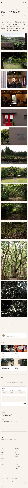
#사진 (7, 322)
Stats (16, 452)
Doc (2, 456)
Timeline (16, 450)
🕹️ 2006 (7, 481)
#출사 (15, 322)
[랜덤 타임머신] (26, 2)
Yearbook (17, 454)
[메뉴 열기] (2, 485)
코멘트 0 (25, 15)
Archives (17, 448)
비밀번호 (12, 390)
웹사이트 (19, 390)
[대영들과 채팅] (25, 482)
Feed (2, 448)
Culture (2, 458)
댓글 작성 (24, 403)
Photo (2, 452)
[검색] (23, 2)
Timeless (3, 460)
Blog (2, 450)
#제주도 (10, 322)
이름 (3, 390)
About (16, 456)
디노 (12, 9)
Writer (2, 454)
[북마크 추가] (2, 329)
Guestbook (17, 466)
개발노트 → (3, 442)
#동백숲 (3, 322)
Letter (16, 468)
